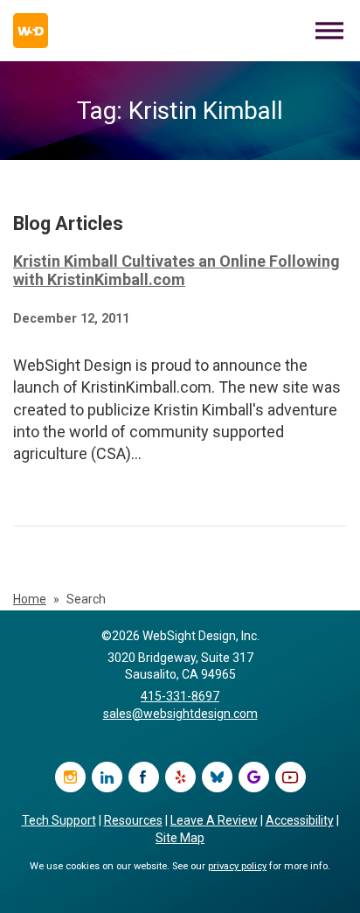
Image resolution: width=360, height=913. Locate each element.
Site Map (180, 838)
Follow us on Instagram (70, 777)
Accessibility (300, 820)
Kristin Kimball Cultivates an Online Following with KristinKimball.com (176, 270)
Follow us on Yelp (180, 777)
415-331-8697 (180, 696)
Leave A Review (214, 820)
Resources (133, 820)
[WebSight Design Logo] (30, 30)
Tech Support (59, 820)
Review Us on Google (254, 777)
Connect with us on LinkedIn (107, 777)
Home (29, 599)
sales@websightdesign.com (180, 714)
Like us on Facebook (143, 777)
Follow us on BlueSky (217, 777)
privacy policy (237, 866)
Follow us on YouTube (290, 777)
